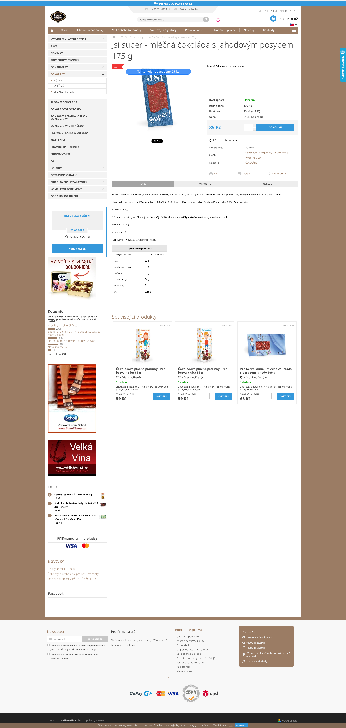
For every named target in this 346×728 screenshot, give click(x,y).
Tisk (216, 173)
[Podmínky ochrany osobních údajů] (191, 693)
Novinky (249, 30)
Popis (143, 183)
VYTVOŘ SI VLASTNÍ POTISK (68, 39)
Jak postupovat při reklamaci (192, 649)
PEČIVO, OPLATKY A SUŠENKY (70, 133)
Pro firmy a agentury (162, 30)
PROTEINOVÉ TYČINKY (65, 60)
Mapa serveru (184, 671)
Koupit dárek (77, 248)
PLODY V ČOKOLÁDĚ (64, 102)
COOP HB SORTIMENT (64, 196)
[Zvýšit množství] (254, 125)
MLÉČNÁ (59, 86)
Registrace (291, 10)
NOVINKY (57, 53)
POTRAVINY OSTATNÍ (64, 175)
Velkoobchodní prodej (126, 30)
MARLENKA (58, 140)
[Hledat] (206, 19)
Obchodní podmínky (90, 30)
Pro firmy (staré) (123, 631)
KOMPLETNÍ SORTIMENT (66, 189)
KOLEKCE (56, 168)
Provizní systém (195, 30)
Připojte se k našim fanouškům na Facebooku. (268, 655)
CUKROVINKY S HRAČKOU (67, 126)
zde (231, 725)
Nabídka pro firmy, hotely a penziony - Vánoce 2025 (139, 640)
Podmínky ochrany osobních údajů (196, 658)
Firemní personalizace (123, 645)
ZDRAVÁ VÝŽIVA (61, 154)
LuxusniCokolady (256, 661)
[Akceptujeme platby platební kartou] (167, 693)
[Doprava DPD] (210, 693)
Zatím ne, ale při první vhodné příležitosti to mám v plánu (74, 333)
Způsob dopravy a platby (190, 640)
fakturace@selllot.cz (259, 637)
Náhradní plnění (224, 30)
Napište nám (184, 666)
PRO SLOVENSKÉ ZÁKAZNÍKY (69, 182)
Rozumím (241, 725)
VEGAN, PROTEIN (64, 91)
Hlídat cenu (279, 173)
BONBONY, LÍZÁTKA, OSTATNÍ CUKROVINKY (69, 118)
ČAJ (53, 161)
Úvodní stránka (52, 30)
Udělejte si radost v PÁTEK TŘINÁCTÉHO (72, 578)
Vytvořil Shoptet (289, 720)
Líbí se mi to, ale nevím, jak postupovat (71, 340)
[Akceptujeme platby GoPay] (141, 693)
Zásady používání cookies (191, 662)
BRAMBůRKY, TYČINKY (65, 147)
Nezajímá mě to (57, 347)
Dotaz (246, 173)
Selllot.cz (173, 678)
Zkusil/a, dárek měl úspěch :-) (65, 325)
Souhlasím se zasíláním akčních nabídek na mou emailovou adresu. (74, 656)
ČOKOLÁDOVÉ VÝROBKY (66, 109)
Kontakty (269, 30)
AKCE (54, 46)
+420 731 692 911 (255, 642)
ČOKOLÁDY (58, 74)
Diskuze (267, 183)
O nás (64, 30)
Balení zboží (183, 645)
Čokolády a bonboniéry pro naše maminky (73, 574)
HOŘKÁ (58, 80)
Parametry (205, 183)
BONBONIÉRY (59, 67)
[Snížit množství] (254, 129)
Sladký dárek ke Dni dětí (62, 569)
